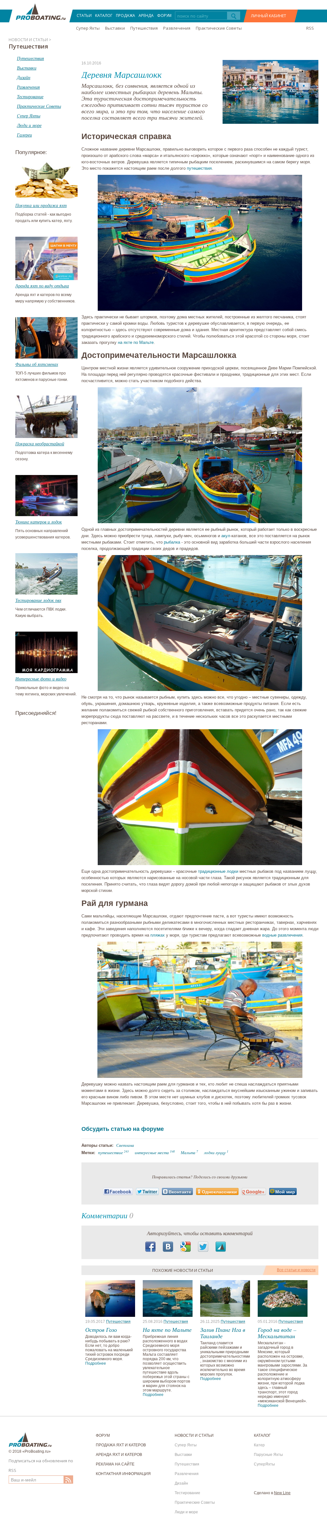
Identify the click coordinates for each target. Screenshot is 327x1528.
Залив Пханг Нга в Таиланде (222, 1333)
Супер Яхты (88, 28)
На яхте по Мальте (167, 1329)
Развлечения (176, 28)
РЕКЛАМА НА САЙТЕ (115, 1464)
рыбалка (172, 542)
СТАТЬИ (84, 15)
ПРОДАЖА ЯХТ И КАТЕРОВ (121, 1445)
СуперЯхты (264, 1464)
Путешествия (144, 28)
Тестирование (187, 1493)
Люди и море (186, 1512)
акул (225, 535)
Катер (259, 1445)
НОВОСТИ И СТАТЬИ (194, 1435)
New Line (282, 1493)
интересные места (152, 1152)
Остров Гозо (101, 1329)
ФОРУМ (164, 15)
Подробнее (95, 1363)
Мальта (188, 1152)
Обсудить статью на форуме (122, 1129)
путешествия (199, 168)
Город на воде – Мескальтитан (277, 1333)
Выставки (115, 28)
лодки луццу (215, 1152)
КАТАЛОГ (103, 15)
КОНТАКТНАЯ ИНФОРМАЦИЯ (123, 1474)
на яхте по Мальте (136, 342)
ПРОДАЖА (125, 15)
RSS (310, 28)
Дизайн (181, 1483)
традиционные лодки (218, 871)
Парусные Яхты (268, 1454)
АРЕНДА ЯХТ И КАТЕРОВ (119, 1454)
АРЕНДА (146, 15)
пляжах (157, 935)
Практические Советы (219, 28)
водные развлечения (282, 935)
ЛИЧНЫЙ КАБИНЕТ (268, 16)
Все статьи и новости (296, 1270)
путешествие (110, 1152)
